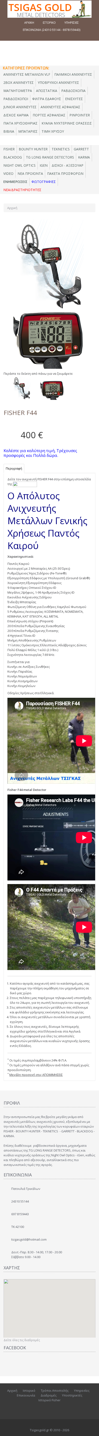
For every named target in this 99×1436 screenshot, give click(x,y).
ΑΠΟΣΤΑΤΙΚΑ (46, 90)
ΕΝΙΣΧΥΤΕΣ (74, 98)
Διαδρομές (48, 1395)
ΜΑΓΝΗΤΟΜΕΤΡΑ (17, 90)
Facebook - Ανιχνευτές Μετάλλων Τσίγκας (48, 1408)
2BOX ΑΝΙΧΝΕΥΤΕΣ (18, 82)
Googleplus (58, 1408)
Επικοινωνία (26, 1395)
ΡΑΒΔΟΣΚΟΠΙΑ (73, 90)
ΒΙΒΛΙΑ (8, 131)
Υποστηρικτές (72, 1395)
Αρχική (12, 208)
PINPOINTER (79, 115)
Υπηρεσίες (81, 1390)
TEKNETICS (61, 149)
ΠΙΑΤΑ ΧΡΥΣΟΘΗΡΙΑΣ (20, 123)
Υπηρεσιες (71, 23)
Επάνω (91, 1429)
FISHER (9, 149)
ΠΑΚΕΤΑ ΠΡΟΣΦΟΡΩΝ (65, 173)
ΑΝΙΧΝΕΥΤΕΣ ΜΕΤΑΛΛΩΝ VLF (26, 74)
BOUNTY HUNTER (33, 149)
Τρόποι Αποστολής (54, 1390)
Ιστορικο (49, 23)
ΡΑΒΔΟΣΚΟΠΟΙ (15, 98)
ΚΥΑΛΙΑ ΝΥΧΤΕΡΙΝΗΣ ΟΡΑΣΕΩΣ (67, 123)
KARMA (84, 157)
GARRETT (81, 149)
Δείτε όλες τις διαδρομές (22, 1340)
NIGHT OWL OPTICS (19, 165)
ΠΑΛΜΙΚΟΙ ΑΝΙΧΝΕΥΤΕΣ (73, 74)
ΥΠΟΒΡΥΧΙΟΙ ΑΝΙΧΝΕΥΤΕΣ (58, 82)
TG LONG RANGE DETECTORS (50, 157)
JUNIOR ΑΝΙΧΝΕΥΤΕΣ (20, 107)
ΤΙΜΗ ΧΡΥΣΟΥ (53, 131)
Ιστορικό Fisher (49, 1400)
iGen (44, 165)
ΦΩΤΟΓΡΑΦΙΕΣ (43, 181)
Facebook (38, 1408)
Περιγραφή (14, 468)
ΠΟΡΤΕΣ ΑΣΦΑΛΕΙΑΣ (49, 115)
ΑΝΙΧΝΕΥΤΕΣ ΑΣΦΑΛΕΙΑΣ (60, 107)
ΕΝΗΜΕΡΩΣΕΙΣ (15, 181)
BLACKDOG (12, 157)
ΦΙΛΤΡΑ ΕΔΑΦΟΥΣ (46, 98)
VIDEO (8, 173)
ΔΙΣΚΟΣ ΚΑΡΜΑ (16, 115)
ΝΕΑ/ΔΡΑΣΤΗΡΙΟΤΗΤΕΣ (22, 189)
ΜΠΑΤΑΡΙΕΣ (27, 131)
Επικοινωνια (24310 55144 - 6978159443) (51, 30)
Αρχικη (29, 23)
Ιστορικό (29, 1390)
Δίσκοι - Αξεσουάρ (67, 165)
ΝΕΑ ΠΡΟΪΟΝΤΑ (30, 173)
